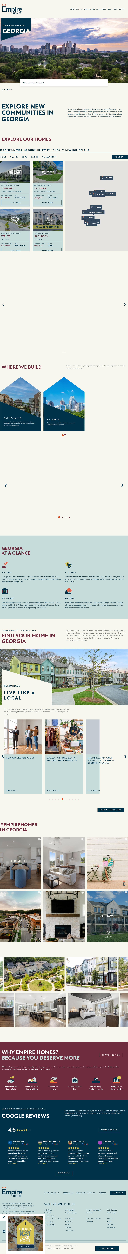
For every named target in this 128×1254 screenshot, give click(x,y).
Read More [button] (12, 1164)
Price (3, 157)
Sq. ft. (14, 157)
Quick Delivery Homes (42, 150)
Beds (24, 157)
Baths (34, 157)
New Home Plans (75, 150)
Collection (49, 157)
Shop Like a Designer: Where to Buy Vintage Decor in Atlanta (60, 760)
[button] (78, 9)
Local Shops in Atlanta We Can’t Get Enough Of (21, 759)
